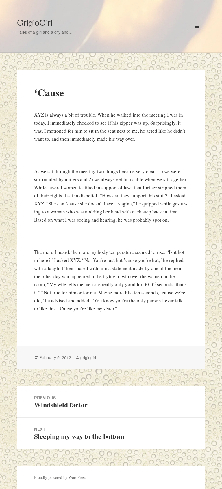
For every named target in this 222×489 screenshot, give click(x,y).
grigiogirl (88, 357)
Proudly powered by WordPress (60, 477)
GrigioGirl (34, 22)
